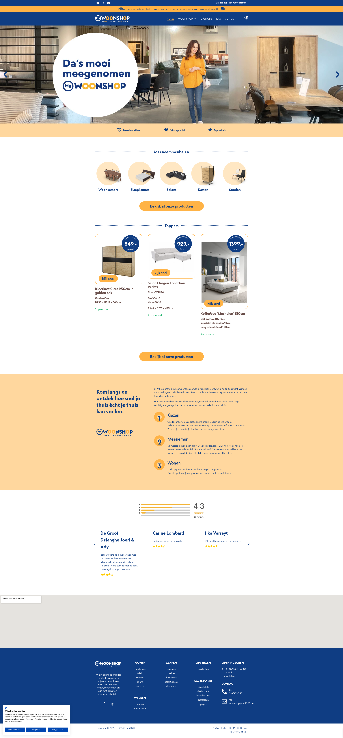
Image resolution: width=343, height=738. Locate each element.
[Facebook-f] (104, 704)
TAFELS (140, 673)
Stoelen (235, 189)
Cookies (131, 728)
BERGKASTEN (203, 668)
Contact (230, 18)
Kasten (203, 189)
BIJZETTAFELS (203, 686)
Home (170, 18)
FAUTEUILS (140, 686)
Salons (171, 189)
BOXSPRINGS (171, 677)
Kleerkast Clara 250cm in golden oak (114, 290)
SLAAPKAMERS (172, 668)
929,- (183, 243)
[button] (5, 74)
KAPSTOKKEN (203, 699)
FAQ (218, 18)
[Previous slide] (94, 543)
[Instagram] (103, 3)
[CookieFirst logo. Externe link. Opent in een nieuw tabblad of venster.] (6, 708)
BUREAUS (140, 704)
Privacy (121, 728)
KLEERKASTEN (171, 686)
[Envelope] (108, 3)
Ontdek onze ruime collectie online (184, 421)
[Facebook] (97, 3)
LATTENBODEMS (171, 681)
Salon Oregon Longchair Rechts (166, 285)
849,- (130, 243)
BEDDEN (171, 673)
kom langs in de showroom (218, 421)
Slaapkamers (140, 189)
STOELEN (139, 677)
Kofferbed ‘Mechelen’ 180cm (223, 313)
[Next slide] (248, 543)
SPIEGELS (203, 704)
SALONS (140, 681)
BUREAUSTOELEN (140, 708)
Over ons (206, 18)
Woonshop (185, 18)
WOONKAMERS (140, 668)
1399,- (236, 243)
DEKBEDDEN (203, 691)
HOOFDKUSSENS (203, 695)
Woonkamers (108, 189)
